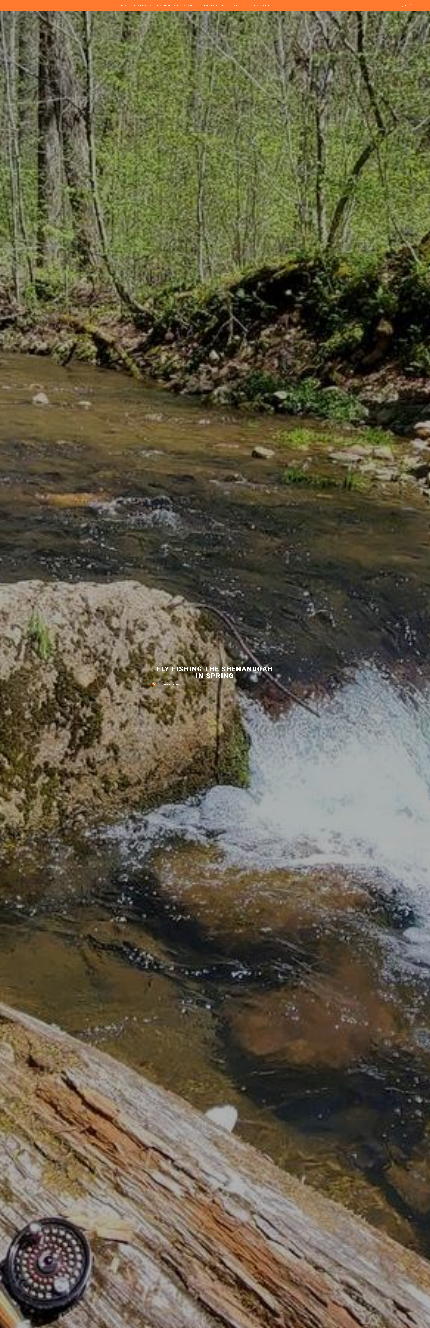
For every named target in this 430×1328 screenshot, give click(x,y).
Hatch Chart (209, 5)
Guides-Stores (259, 5)
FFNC (159, 684)
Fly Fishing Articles (171, 684)
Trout (226, 5)
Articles (240, 5)
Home (124, 5)
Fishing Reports (167, 5)
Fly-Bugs (189, 5)
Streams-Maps (141, 5)
